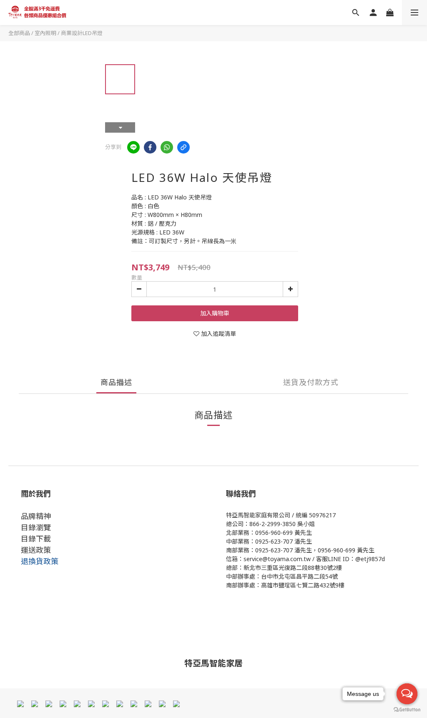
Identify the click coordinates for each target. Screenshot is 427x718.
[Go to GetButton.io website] (407, 709)
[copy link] (183, 147)
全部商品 (19, 33)
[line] (133, 147)
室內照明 (45, 33)
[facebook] (150, 147)
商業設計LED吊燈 (82, 33)
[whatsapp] (167, 147)
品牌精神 (36, 516)
